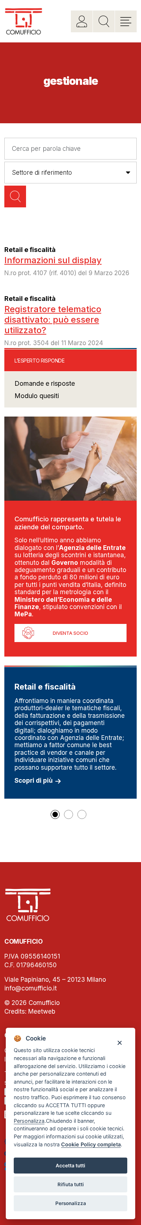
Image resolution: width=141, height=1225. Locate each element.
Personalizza (70, 1203)
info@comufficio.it (30, 988)
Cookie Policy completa (91, 1144)
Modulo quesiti (36, 396)
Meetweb (41, 1011)
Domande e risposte (44, 383)
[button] (55, 814)
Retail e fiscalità (30, 249)
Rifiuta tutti (70, 1184)
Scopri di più (33, 780)
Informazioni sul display (53, 260)
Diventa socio (70, 633)
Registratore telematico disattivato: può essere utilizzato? (52, 319)
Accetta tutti (70, 1165)
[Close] (119, 1042)
